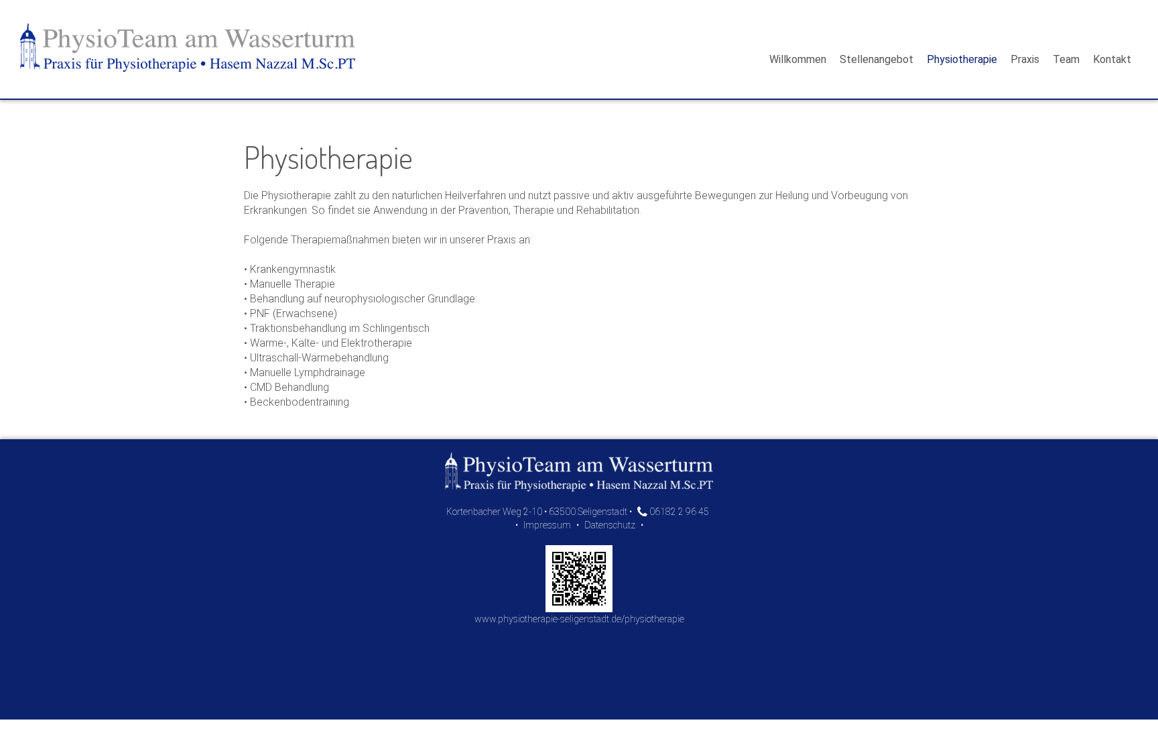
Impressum (547, 525)
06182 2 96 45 (678, 511)
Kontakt (1112, 59)
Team (1066, 59)
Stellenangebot (876, 59)
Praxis (1025, 59)
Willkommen (797, 59)
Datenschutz (609, 525)
